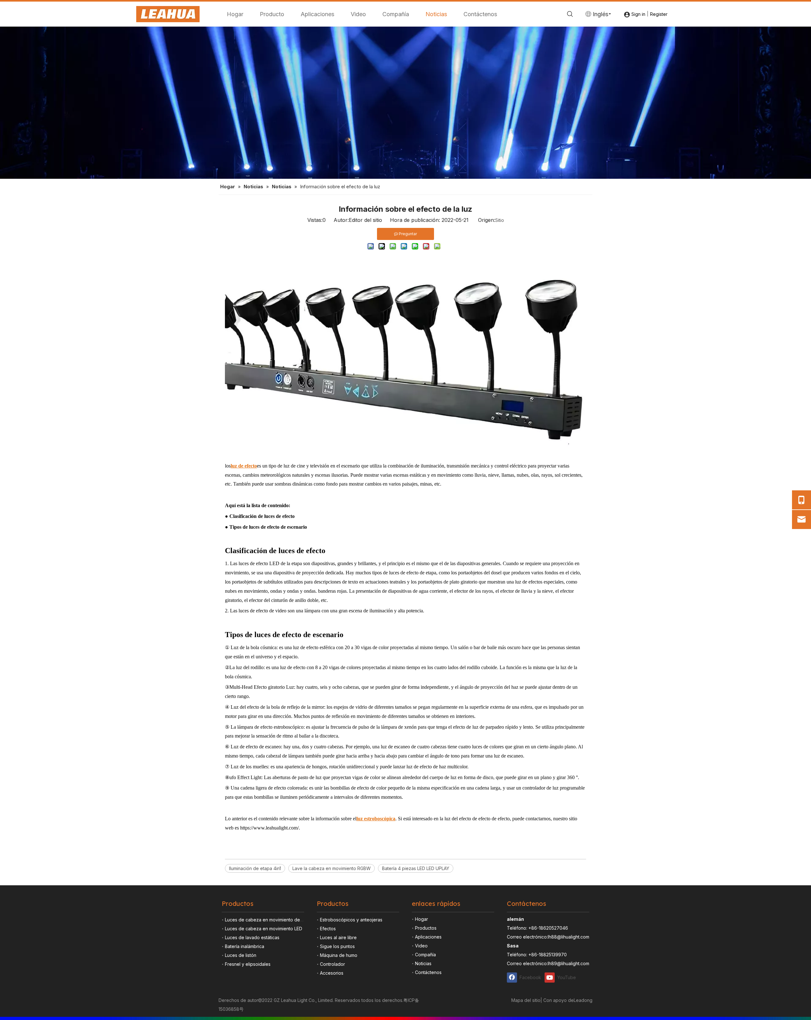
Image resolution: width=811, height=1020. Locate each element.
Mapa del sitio (525, 1000)
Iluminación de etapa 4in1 (255, 868)
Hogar (235, 14)
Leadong (583, 1000)
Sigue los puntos (337, 946)
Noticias (436, 14)
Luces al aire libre (338, 937)
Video (358, 14)
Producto (272, 14)
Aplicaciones (317, 14)
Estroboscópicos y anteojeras (351, 919)
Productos (426, 928)
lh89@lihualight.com (568, 963)
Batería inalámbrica (244, 946)
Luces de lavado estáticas (252, 937)
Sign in (638, 14)
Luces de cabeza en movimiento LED (263, 928)
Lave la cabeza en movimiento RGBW (331, 868)
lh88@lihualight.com (568, 936)
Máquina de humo (338, 955)
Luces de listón (240, 955)
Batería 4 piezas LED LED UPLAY (415, 868)
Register (658, 14)
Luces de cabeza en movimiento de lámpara (271, 919)
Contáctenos (480, 14)
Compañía (395, 14)
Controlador (332, 964)
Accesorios (331, 973)
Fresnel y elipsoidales (248, 964)
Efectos (328, 928)
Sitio (499, 220)
